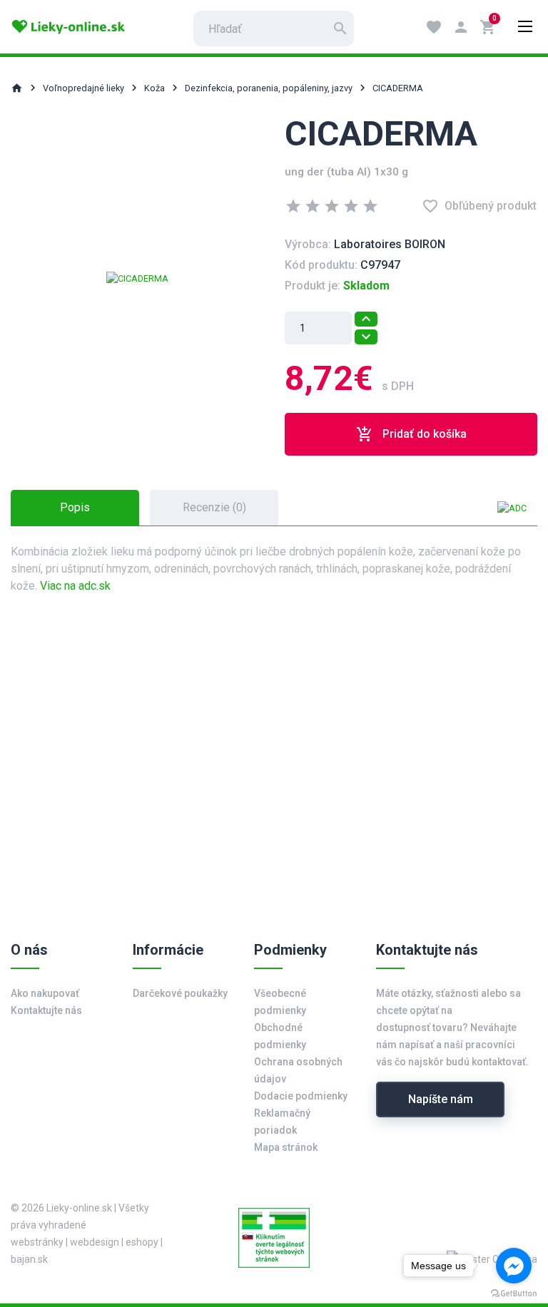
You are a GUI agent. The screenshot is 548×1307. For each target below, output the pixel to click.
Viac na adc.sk (75, 586)
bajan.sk (29, 1259)
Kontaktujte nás (46, 1010)
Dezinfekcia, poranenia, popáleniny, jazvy (268, 88)
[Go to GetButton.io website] (514, 1292)
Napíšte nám (440, 1099)
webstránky (37, 1242)
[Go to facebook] (514, 1265)
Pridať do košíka (411, 434)
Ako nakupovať (45, 993)
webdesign (94, 1242)
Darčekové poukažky (180, 993)
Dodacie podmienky (300, 1096)
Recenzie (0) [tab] (214, 507)
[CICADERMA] (137, 277)
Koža (154, 88)
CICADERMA (397, 88)
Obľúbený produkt (479, 206)
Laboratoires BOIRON (389, 244)
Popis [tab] (75, 507)
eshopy (142, 1242)
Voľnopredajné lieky (83, 88)
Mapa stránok (286, 1147)
